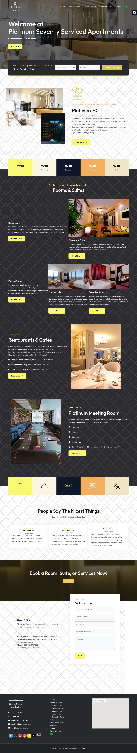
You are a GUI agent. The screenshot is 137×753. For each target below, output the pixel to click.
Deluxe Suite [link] (57, 706)
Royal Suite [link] (56, 714)
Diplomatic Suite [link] (58, 709)
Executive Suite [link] (58, 717)
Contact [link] (118, 7)
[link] (134, 12)
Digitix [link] (83, 748)
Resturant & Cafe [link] (105, 7)
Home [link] (62, 7)
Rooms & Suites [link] (74, 7)
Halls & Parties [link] (90, 7)
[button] (81, 7)
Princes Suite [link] (57, 711)
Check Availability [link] (112, 68)
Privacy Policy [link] (55, 731)
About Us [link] (53, 725)
